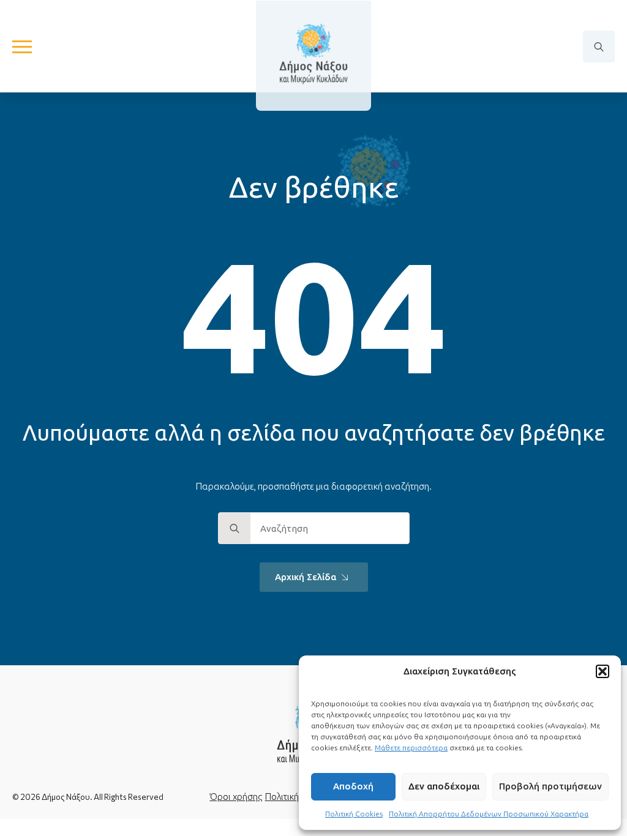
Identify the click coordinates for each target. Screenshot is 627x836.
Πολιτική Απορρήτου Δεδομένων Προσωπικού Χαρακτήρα (488, 814)
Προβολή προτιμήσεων (550, 786)
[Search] (234, 529)
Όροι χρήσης (236, 796)
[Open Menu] (22, 46)
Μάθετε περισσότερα (411, 748)
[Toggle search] (599, 46)
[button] (602, 671)
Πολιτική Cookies (354, 814)
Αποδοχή (353, 786)
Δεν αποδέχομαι (443, 786)
